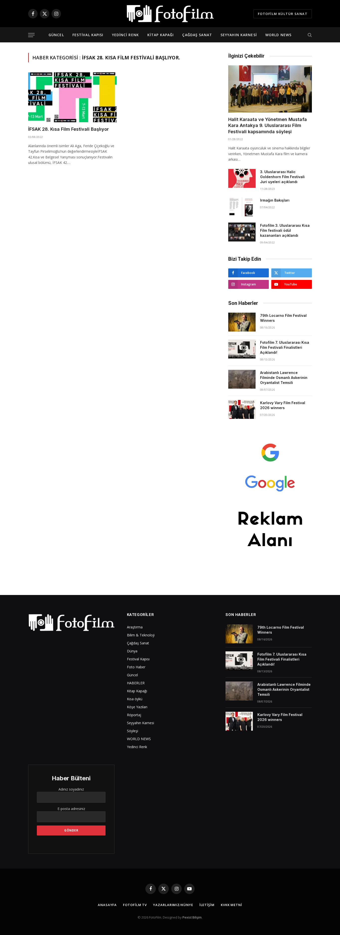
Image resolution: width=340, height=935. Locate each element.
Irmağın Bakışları (274, 200)
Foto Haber (136, 667)
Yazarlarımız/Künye (173, 905)
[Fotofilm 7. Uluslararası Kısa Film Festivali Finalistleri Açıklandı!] (242, 349)
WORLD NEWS (278, 34)
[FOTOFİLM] (170, 14)
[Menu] (31, 35)
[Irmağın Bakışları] (242, 206)
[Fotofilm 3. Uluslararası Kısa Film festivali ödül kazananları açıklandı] (242, 232)
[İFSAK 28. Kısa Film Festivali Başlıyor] (72, 97)
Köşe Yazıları (137, 706)
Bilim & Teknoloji (141, 635)
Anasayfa (107, 905)
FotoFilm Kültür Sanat (282, 13)
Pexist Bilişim (192, 917)
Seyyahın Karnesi (239, 34)
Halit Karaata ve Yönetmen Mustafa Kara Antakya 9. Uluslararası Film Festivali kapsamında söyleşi (267, 125)
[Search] (309, 35)
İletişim (207, 905)
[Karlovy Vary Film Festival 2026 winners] (242, 409)
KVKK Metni (231, 905)
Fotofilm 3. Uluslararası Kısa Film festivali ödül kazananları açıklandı (285, 230)
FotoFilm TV (135, 905)
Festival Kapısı (88, 34)
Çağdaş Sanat (197, 34)
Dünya (132, 651)
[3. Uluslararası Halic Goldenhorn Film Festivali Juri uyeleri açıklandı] (242, 178)
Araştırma (135, 627)
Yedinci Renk (125, 34)
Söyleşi (132, 730)
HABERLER (136, 683)
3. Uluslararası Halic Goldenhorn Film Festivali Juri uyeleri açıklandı (282, 177)
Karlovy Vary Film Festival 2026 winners (282, 405)
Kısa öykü (134, 699)
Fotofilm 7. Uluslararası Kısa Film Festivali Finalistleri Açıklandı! (284, 347)
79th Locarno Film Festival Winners (283, 318)
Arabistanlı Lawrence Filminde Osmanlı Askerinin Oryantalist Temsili (283, 377)
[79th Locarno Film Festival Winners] (242, 322)
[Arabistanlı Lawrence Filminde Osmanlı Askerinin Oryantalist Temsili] (242, 379)
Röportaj (134, 714)
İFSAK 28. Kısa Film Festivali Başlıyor (68, 129)
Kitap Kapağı (160, 34)
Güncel (56, 34)
